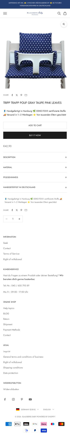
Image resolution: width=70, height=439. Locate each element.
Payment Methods (11, 329)
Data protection (10, 373)
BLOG (6, 313)
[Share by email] (26, 95)
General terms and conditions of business (23, 356)
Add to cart (35, 125)
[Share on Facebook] (12, 95)
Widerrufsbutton (11, 389)
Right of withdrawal (12, 259)
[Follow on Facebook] (5, 399)
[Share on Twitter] (16, 95)
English (47, 409)
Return (6, 319)
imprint (6, 351)
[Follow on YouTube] (30, 399)
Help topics (8, 308)
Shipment (7, 324)
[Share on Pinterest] (21, 95)
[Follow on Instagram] (13, 399)
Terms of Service (11, 253)
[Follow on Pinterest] (21, 399)
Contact (7, 248)
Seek (5, 243)
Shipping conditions (13, 367)
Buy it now (35, 135)
